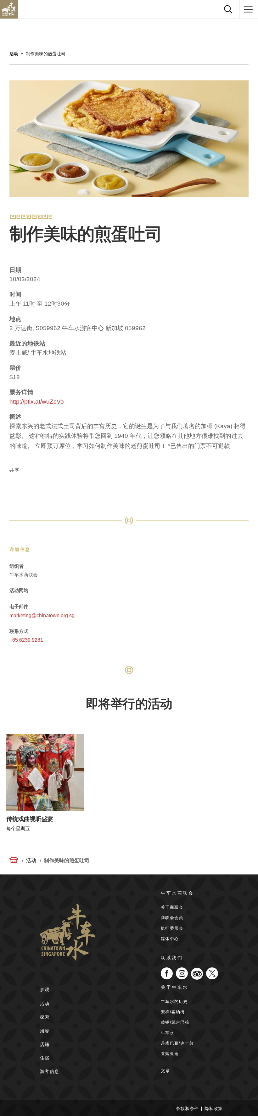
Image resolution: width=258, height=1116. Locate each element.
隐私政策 (214, 1108)
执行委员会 (172, 928)
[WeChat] (91, 486)
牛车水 (167, 1033)
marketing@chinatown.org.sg (42, 615)
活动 (13, 53)
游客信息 (49, 1071)
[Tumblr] (76, 486)
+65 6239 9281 (26, 640)
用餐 (45, 1030)
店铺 (45, 1044)
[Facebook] (15, 486)
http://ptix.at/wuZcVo (36, 401)
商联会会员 (172, 917)
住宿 (45, 1057)
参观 (45, 989)
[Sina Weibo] (46, 486)
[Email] (61, 486)
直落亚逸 (170, 1053)
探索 (45, 1017)
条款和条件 (187, 1108)
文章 (166, 1070)
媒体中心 (170, 938)
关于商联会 (172, 907)
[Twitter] (30, 486)
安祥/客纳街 (173, 1012)
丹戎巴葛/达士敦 (177, 1043)
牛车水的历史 (174, 1001)
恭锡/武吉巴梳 (175, 1022)
